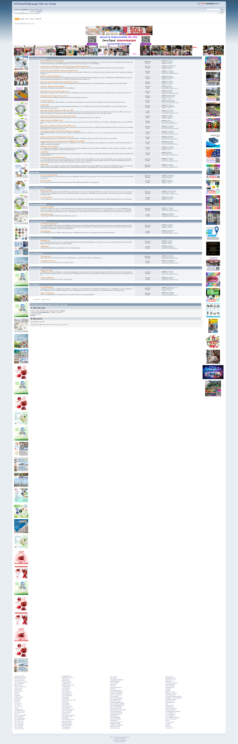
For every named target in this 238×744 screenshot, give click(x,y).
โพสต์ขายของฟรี (17, 689)
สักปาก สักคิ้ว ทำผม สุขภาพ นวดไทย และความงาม (54, 91)
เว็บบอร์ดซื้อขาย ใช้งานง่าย (48, 261)
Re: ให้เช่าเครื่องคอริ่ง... (168, 242)
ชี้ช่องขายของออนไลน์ (66, 725)
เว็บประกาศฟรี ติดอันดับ (19, 719)
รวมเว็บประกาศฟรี (18, 688)
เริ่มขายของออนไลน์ (114, 682)
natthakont (170, 245)
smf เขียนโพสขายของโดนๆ (116, 722)
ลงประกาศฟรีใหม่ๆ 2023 (67, 695)
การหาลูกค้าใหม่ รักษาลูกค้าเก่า (21, 682)
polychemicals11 (172, 65)
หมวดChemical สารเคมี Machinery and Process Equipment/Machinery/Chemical (65, 66)
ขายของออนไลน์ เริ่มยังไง (67, 724)
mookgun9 (170, 81)
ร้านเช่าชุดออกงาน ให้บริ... (168, 111)
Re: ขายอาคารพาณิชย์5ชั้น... (169, 106)
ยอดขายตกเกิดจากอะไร (170, 700)
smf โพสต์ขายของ (114, 720)
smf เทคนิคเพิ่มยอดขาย (115, 728)
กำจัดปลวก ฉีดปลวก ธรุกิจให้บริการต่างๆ (51, 120)
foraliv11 (170, 86)
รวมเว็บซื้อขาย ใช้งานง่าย (19, 710)
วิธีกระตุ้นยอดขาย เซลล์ (170, 678)
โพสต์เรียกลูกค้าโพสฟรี (115, 717)
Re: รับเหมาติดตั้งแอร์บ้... (168, 181)
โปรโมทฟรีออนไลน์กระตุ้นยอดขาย (172, 711)
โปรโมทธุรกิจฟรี (65, 697)
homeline (170, 105)
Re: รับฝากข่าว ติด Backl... (168, 72)
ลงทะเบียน (40, 9)
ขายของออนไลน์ (65, 718)
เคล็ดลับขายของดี (65, 680)
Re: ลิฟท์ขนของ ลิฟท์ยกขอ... (169, 148)
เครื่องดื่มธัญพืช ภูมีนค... (168, 231)
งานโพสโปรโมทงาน (66, 683)
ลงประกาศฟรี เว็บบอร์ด (67, 710)
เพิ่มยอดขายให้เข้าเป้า (170, 687)
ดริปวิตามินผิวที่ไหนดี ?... (168, 92)
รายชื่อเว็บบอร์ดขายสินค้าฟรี (68, 709)
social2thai (170, 197)
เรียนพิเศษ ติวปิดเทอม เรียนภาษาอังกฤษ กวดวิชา (53, 96)
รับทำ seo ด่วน (113, 684)
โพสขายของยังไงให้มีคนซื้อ (115, 706)
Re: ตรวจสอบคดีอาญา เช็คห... (169, 101)
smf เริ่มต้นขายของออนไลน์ (116, 693)
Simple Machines (125, 737)
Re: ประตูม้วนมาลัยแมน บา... (169, 257)
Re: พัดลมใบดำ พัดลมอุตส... (169, 77)
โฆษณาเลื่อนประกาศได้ (67, 716)
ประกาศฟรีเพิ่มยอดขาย (170, 712)
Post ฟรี (167, 720)
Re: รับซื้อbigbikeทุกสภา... (168, 142)
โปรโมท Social (65, 701)
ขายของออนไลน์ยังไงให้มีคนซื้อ (116, 679)
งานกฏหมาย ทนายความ (47, 100)
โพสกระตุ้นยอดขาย (169, 676)
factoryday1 (171, 141)
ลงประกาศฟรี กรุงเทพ (19, 722)
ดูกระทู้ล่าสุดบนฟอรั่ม (35, 314)
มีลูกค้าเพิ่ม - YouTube (170, 691)
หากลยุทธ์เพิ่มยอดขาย (66, 676)
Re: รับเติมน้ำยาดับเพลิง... (168, 198)
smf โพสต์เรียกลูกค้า (114, 716)
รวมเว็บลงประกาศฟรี (19, 728)
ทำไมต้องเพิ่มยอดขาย (170, 702)
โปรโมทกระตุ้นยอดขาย (170, 709)
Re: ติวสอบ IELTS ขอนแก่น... (169, 96)
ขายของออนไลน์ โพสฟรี (47, 207)
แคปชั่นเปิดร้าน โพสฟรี (46, 214)
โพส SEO (167, 725)
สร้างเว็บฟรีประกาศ (66, 728)
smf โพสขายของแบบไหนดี (116, 708)
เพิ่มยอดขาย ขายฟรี (45, 190)
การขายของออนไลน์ (66, 727)
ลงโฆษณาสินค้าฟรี (18, 691)
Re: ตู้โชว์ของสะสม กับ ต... (168, 278)
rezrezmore (171, 110)
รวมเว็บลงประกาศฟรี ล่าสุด (20, 686)
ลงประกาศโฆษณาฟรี (19, 725)
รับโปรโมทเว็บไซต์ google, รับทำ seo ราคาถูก (35, 4)
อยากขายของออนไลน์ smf (115, 690)
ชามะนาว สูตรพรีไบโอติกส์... (169, 261)
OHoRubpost (171, 292)
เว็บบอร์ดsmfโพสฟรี (46, 197)
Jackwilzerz (171, 277)
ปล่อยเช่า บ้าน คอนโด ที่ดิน (20, 715)
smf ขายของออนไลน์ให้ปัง (115, 718)
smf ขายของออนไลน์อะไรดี (116, 687)
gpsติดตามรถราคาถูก (173, 287)
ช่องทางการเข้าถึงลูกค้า (19, 683)
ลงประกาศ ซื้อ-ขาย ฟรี (67, 692)
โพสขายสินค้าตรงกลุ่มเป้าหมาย (68, 715)
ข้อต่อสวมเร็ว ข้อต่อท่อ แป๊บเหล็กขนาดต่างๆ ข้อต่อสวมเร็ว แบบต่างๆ (59, 82)
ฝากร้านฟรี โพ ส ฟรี (18, 721)
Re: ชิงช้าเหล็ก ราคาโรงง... (169, 137)
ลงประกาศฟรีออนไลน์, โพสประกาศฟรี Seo (52, 60)
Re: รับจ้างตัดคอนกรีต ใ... (168, 116)
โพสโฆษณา (17, 701)
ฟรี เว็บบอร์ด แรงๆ (66, 713)
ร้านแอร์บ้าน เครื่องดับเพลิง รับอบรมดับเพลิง (52, 86)
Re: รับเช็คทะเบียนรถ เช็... (168, 176)
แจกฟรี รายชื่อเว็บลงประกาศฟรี (68, 700)
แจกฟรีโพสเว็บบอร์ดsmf (67, 706)
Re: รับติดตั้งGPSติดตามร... (169, 288)
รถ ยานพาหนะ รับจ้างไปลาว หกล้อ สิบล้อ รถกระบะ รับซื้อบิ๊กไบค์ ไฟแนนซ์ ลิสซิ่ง (62, 141)
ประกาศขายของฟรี (169, 722)
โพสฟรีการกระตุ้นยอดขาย (171, 708)
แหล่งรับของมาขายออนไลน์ (171, 682)
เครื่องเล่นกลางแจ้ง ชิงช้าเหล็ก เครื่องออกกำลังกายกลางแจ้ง (56, 137)
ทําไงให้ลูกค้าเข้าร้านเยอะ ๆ (68, 677)
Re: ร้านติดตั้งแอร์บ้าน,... (168, 153)
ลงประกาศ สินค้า (65, 689)
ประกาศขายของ (17, 703)
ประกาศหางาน (17, 704)
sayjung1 (170, 60)
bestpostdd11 (171, 126)
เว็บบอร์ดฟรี (168, 688)
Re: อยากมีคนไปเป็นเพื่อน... (169, 293)
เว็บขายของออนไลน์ (114, 696)
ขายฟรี (166, 703)
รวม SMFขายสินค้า (66, 686)
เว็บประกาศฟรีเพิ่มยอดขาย (171, 718)
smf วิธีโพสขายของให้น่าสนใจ (48, 224)
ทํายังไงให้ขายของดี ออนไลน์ (20, 677)
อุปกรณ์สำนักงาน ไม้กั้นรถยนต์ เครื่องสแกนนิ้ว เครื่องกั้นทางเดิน (57, 126)
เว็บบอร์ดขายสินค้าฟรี (66, 712)
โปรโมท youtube (65, 703)
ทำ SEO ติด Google (18, 697)
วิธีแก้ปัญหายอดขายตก (170, 679)
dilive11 (170, 120)
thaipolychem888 (172, 191)
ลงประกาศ (16, 707)
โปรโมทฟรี (167, 690)
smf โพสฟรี (112, 685)
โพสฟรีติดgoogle (45, 240)
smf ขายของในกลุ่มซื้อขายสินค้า (117, 705)
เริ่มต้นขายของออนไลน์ (67, 722)
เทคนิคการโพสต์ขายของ (47, 293)
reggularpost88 (171, 95)
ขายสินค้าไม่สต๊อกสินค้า (115, 681)
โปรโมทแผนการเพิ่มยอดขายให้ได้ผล (173, 696)
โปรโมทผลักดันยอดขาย (170, 694)
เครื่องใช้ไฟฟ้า (44, 152)
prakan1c (170, 76)
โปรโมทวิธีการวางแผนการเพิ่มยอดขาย (173, 697)
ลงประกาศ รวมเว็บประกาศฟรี (48, 175)
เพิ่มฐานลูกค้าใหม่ (18, 685)
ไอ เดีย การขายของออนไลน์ (116, 694)
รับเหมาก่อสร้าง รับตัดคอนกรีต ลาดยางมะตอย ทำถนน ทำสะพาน (58, 116)
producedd (170, 146)
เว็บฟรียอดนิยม (17, 700)
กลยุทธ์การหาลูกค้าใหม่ (19, 676)
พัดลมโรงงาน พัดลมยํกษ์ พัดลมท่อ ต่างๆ (51, 76)
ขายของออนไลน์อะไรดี (170, 684)
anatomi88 (170, 71)
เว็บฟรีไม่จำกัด (17, 695)
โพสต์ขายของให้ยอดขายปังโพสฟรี (117, 703)
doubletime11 (171, 131)
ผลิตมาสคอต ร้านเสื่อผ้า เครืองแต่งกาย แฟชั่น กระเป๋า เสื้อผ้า (57, 110)
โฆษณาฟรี (16, 692)
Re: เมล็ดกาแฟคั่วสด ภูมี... (168, 132)
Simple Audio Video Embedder (119, 740)
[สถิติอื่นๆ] (32, 315)
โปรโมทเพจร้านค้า (45, 231)
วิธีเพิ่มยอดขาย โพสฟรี (46, 270)
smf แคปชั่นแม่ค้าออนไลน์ (115, 711)
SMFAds (116, 738)
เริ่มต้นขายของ (168, 681)
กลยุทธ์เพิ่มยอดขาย (66, 679)
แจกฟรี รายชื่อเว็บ (66, 704)
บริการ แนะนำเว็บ (18, 706)
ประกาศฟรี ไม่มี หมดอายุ (19, 718)
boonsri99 (170, 255)
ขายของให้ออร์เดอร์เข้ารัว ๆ (116, 714)
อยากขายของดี (113, 678)
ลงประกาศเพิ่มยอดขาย (170, 714)
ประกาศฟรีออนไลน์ (66, 688)
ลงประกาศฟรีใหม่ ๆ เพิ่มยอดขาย (172, 717)
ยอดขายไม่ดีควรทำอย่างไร (171, 699)
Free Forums (122, 738)
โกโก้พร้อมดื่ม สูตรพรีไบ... (168, 215)
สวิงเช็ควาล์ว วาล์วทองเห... (168, 82)
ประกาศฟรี (16, 694)
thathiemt (170, 90)
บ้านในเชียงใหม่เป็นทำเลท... (169, 247)
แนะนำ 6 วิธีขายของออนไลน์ (68, 719)
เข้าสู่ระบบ (32, 9)
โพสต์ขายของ (44, 164)
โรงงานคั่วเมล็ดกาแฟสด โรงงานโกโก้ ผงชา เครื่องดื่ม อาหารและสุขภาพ (60, 131)
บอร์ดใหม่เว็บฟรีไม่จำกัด (47, 277)
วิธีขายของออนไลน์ (45, 180)
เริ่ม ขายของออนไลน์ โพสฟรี (116, 697)
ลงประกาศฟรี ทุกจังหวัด (19, 712)
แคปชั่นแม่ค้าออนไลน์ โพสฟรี (116, 712)
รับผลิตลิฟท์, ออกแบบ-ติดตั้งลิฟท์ (49, 146)
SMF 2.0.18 (112, 737)
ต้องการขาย (16, 713)
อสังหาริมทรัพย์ (44, 105)
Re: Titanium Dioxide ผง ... (168, 67)
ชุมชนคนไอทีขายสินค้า (67, 694)
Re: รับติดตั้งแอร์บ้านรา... (168, 87)
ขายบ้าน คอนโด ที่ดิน (18, 716)
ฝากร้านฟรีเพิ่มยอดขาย (46, 287)
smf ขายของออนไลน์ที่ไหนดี (116, 699)
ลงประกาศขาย (17, 698)
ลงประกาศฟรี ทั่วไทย (18, 724)
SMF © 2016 (118, 737)
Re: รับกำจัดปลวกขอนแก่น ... (169, 121)
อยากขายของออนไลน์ (66, 721)
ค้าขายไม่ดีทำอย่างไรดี (66, 682)
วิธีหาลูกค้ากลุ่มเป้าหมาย (19, 680)
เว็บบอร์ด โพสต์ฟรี (66, 691)
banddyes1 (170, 136)
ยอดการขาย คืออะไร (169, 705)
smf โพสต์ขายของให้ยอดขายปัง (117, 702)
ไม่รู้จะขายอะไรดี (113, 676)
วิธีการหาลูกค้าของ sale (19, 679)
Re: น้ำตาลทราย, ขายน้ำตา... (169, 192)
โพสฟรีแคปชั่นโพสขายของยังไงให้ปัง (118, 709)
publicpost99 (171, 100)
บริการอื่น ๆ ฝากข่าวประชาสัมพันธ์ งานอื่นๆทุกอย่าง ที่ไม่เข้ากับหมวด (59, 70)
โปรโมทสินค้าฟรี (65, 698)
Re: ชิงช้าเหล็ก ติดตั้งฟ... (168, 226)
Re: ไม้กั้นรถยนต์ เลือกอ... (168, 127)
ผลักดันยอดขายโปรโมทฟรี (171, 693)
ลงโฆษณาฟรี (168, 726)
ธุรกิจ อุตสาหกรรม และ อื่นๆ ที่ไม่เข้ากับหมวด (52, 157)
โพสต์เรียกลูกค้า (44, 246)
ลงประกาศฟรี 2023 (18, 727)
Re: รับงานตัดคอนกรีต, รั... (168, 62)
